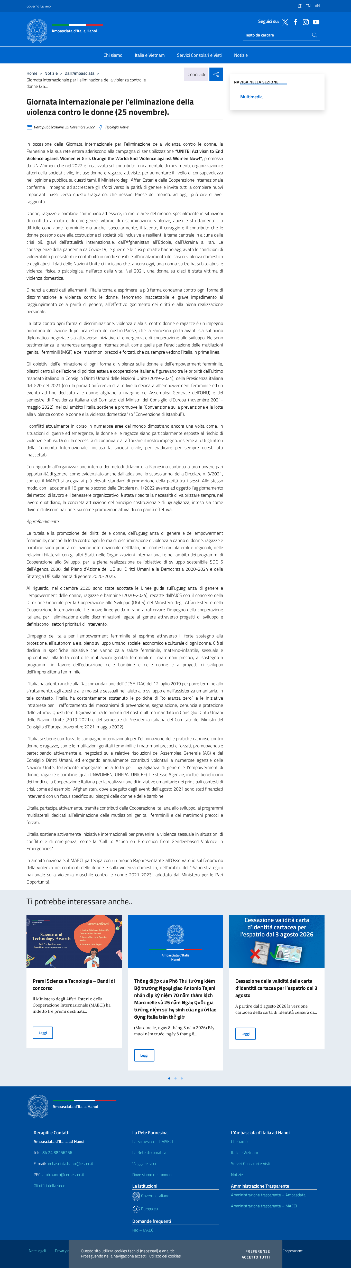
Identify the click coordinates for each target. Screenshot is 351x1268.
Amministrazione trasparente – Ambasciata (268, 1195)
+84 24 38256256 (56, 1152)
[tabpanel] (74, 994)
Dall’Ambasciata (79, 73)
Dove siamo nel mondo (151, 1174)
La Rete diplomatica (149, 1152)
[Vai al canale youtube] (315, 21)
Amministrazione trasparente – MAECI (264, 1206)
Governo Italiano (38, 6)
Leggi (46, 1032)
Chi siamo (239, 1141)
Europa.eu (149, 1209)
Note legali (37, 1251)
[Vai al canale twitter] (284, 21)
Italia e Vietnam (244, 1152)
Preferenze (257, 1251)
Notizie (51, 73)
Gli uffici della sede (49, 1185)
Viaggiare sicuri (144, 1163)
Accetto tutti (256, 1257)
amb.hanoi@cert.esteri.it (63, 1174)
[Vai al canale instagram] (304, 21)
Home (32, 73)
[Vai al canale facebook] (294, 21)
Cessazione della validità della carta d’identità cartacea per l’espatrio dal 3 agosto (276, 988)
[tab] (169, 1078)
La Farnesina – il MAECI (152, 1141)
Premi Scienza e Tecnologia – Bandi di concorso (74, 984)
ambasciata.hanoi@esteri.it (70, 1163)
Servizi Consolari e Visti (250, 1163)
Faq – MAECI (143, 1230)
